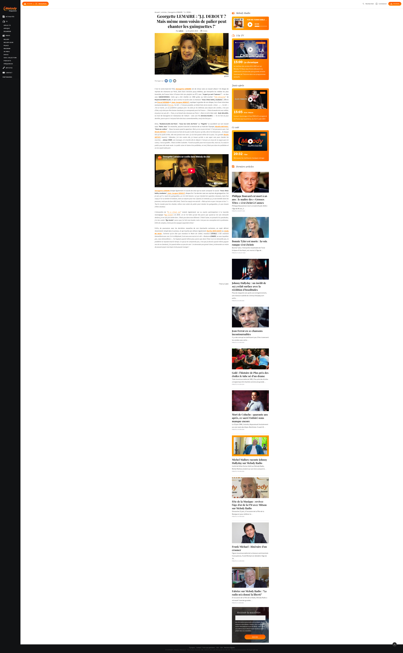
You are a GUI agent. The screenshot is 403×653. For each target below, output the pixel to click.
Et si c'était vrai (174, 212)
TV (7, 21)
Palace (6, 45)
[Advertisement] (192, 263)
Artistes (9, 68)
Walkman (7, 48)
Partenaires (7, 77)
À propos (192, 647)
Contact (9, 73)
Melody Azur (8, 42)
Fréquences (8, 64)
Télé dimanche (219, 97)
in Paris (7, 51)
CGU (217, 647)
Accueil (157, 12)
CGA (221, 647)
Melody (6, 39)
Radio (8, 35)
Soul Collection (10, 58)
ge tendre (169, 215)
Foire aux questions (209, 647)
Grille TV (7, 25)
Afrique (7, 28)
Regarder (7, 31)
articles (164, 12)
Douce (6, 55)
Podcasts (7, 61)
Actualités (10, 17)
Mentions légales (229, 647)
